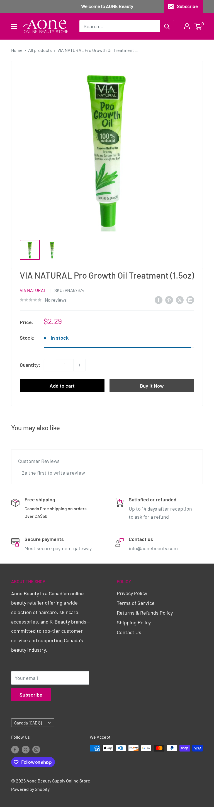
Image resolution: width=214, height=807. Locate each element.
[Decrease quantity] (50, 365)
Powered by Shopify (30, 789)
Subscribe (187, 6)
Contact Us (129, 632)
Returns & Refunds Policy (145, 613)
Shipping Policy (134, 622)
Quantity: (30, 365)
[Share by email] (190, 299)
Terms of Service (136, 603)
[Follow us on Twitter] (26, 749)
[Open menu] (14, 26)
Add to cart (62, 386)
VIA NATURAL (33, 290)
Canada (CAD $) (28, 722)
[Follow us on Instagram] (36, 749)
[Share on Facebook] (158, 299)
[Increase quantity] (79, 365)
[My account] (187, 26)
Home (17, 50)
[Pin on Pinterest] (169, 299)
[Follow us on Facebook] (15, 749)
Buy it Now (152, 386)
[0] (198, 26)
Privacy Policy (132, 593)
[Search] (167, 26)
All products (40, 50)
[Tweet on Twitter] (180, 299)
